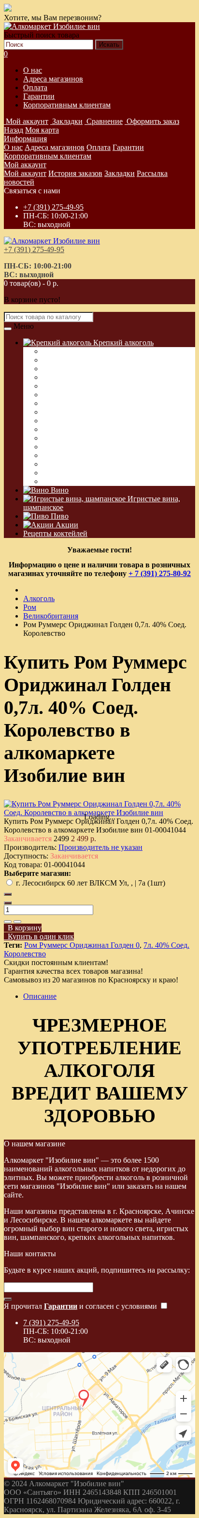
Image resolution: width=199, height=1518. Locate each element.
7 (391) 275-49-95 (51, 1322)
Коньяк (54, 394)
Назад (13, 130)
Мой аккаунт (25, 165)
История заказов (75, 173)
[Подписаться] (8, 1299)
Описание (40, 996)
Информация (25, 138)
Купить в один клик (39, 936)
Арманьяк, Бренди (73, 403)
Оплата (35, 87)
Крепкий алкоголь (122, 342)
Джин (52, 447)
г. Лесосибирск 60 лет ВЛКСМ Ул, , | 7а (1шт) (90, 883)
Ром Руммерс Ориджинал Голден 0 (82, 945)
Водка (53, 368)
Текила (54, 438)
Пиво (59, 516)
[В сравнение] (17, 921)
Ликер (53, 412)
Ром (49, 420)
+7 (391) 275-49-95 (53, 207)
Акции (66, 525)
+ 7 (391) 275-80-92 (159, 573)
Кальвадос (60, 386)
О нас (32, 70)
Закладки (119, 173)
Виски (53, 360)
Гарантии (39, 96)
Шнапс (54, 464)
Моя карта (42, 130)
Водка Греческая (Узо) (79, 351)
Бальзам (56, 481)
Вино (59, 490)
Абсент (54, 429)
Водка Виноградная (75, 473)
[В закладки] (8, 921)
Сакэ (50, 455)
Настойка (58, 377)
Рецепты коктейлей (55, 533)
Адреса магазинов (53, 79)
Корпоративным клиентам (67, 105)
